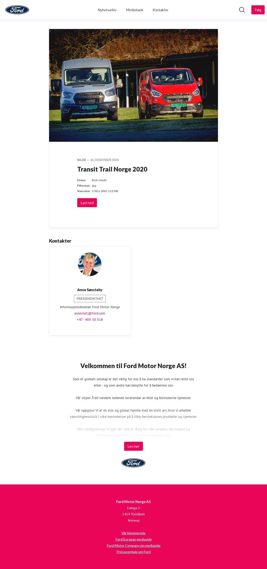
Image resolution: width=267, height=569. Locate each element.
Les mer (133, 446)
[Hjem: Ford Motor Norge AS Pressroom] (17, 9)
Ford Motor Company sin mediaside (133, 545)
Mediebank (134, 10)
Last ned (87, 203)
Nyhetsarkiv (107, 10)
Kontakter (160, 10)
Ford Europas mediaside (133, 539)
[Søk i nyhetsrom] (242, 10)
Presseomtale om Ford (133, 552)
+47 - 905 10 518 (90, 319)
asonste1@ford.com (89, 313)
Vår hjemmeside (133, 533)
